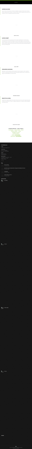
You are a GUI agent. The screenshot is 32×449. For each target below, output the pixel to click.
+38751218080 (17, 135)
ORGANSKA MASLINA (16, 95)
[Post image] (2, 165)
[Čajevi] (2, 438)
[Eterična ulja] (25, 438)
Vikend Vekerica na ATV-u (8, 174)
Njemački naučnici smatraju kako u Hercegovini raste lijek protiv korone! (14, 168)
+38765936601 (18, 136)
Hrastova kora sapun (16, 124)
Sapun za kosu (16, 35)
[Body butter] (6, 438)
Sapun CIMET (16, 66)
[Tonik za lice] (22, 438)
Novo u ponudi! (6, 164)
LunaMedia (20, 447)
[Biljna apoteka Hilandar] (9, 441)
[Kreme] (9, 438)
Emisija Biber (6, 171)
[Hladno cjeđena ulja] (28, 438)
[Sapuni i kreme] (12, 438)
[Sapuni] (15, 438)
